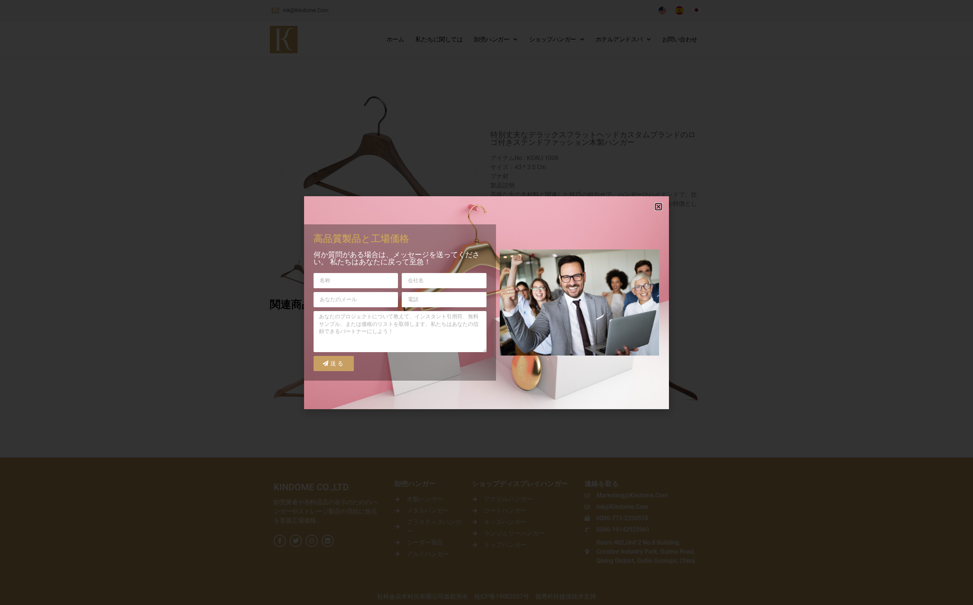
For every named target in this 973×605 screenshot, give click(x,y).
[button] (658, 207)
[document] (486, 302)
